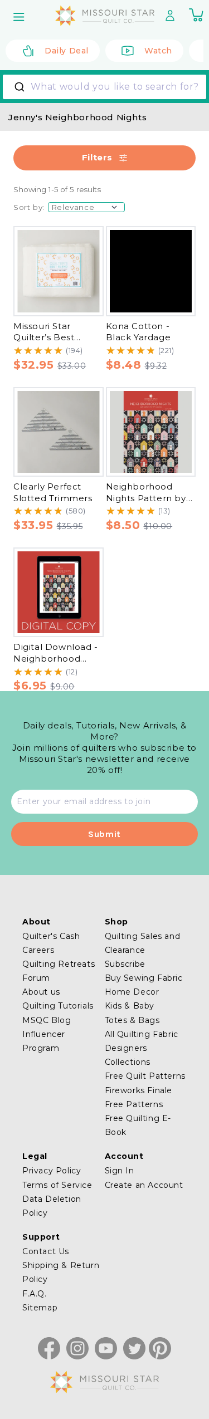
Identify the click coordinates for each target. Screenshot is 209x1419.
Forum (36, 978)
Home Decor (132, 992)
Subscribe (125, 964)
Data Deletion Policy (51, 1206)
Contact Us (45, 1251)
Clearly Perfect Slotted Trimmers (53, 492)
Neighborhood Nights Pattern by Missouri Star (146, 498)
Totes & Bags (132, 1020)
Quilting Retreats (58, 964)
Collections (128, 1062)
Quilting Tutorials (58, 1006)
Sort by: (29, 207)
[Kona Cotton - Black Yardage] (151, 271)
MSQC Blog (46, 1020)
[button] (20, 17)
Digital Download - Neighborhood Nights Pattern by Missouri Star (55, 664)
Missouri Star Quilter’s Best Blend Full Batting (54, 337)
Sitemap (39, 1308)
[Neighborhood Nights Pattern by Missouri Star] (151, 432)
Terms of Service (57, 1185)
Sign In (119, 1171)
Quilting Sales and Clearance (143, 943)
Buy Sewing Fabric (144, 978)
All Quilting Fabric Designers (141, 1041)
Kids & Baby (130, 1006)
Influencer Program (43, 1041)
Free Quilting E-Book (138, 1125)
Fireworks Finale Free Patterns (139, 1097)
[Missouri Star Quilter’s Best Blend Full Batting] (58, 271)
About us (41, 992)
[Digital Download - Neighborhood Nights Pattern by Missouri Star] (58, 592)
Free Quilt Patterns (145, 1076)
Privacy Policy (51, 1171)
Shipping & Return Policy (60, 1272)
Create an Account (144, 1185)
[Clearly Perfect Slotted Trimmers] (58, 432)
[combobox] (104, 87)
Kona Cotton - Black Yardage (138, 332)
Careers (38, 950)
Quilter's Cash (51, 936)
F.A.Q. (34, 1294)
